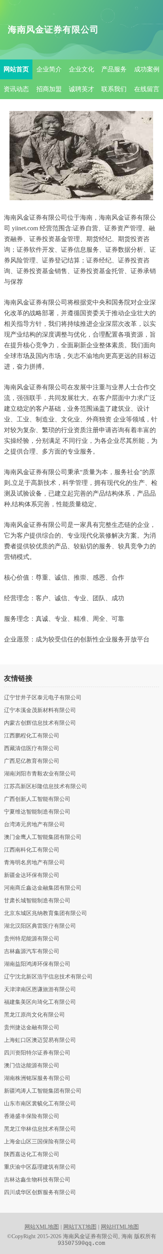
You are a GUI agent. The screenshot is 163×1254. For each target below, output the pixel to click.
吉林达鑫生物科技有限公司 (37, 1180)
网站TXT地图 (80, 1227)
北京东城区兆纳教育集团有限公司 (45, 913)
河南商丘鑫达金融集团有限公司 (43, 888)
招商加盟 (49, 89)
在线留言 (146, 89)
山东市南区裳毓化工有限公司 (40, 1104)
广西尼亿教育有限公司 (31, 761)
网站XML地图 (42, 1227)
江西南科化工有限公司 (31, 850)
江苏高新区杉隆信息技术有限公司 (45, 786)
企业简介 (49, 69)
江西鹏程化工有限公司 (31, 736)
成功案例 (146, 69)
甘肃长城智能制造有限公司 (37, 901)
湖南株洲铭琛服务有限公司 (37, 1078)
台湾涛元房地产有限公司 (34, 824)
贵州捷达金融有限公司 (31, 1027)
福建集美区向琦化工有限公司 (40, 1002)
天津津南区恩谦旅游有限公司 (40, 989)
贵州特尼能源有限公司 (31, 939)
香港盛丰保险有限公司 (31, 1116)
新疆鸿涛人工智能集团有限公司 (43, 1091)
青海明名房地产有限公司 (34, 862)
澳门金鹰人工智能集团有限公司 (43, 837)
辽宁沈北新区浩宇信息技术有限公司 (48, 977)
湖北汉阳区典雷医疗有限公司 (40, 926)
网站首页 (16, 69)
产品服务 (114, 69)
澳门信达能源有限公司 (31, 1065)
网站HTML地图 (120, 1227)
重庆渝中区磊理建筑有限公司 (40, 1167)
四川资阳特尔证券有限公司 (37, 1053)
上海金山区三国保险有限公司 (40, 1142)
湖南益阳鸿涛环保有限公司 (37, 964)
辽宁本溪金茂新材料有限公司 (40, 710)
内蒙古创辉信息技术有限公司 (40, 723)
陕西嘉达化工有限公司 (31, 1154)
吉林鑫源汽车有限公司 (31, 951)
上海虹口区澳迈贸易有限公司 (40, 1040)
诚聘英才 (81, 89)
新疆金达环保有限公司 (31, 875)
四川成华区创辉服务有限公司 (40, 1192)
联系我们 (114, 89)
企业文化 (81, 69)
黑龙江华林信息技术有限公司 (40, 1129)
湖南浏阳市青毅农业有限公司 (40, 774)
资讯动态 (16, 89)
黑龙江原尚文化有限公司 (34, 1015)
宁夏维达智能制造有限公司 (37, 812)
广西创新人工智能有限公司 (37, 799)
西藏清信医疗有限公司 (31, 748)
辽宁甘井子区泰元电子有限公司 (43, 698)
